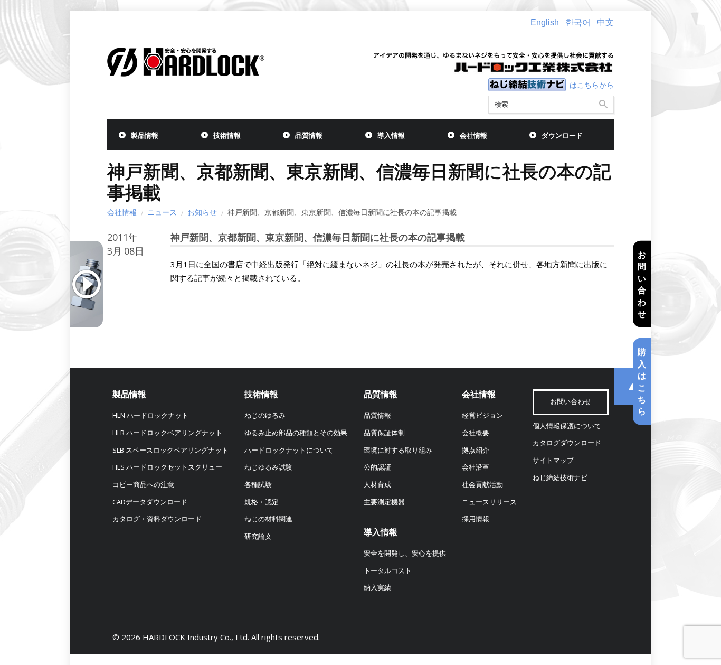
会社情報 (473, 135)
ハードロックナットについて (289, 450)
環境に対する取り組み (398, 450)
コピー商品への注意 (143, 484)
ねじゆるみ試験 (268, 467)
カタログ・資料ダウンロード (157, 518)
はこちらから (592, 85)
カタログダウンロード (567, 442)
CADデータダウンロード (149, 502)
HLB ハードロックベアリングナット (167, 432)
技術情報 (227, 135)
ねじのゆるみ (265, 415)
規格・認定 (261, 502)
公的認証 (377, 467)
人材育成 (377, 484)
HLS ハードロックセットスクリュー (167, 467)
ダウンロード (562, 135)
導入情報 (391, 135)
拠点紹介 (475, 450)
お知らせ (202, 212)
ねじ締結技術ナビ (560, 477)
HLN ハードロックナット (150, 415)
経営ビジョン (482, 415)
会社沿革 (475, 467)
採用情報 (475, 518)
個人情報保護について (567, 426)
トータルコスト (388, 570)
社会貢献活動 (482, 484)
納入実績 (377, 587)
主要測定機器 (384, 502)
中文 (605, 22)
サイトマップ (553, 460)
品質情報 (308, 135)
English (544, 22)
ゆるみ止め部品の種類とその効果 (295, 432)
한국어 (578, 22)
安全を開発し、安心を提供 (405, 553)
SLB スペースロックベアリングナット (170, 450)
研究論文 (258, 536)
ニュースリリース (489, 502)
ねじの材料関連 (268, 518)
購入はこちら (642, 381)
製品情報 (144, 135)
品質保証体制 (384, 432)
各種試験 (258, 484)
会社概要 (475, 432)
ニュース (162, 212)
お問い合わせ (642, 283)
